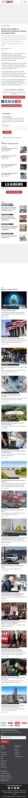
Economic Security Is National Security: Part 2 (8, 156)
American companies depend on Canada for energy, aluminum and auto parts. (13, 454)
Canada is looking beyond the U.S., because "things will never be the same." (13, 625)
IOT (3, 392)
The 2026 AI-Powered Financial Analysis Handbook (9, 149)
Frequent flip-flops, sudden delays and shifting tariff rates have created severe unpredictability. (13, 341)
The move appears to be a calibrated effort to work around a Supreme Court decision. (13, 513)
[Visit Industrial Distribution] (3, 725)
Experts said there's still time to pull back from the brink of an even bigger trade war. (13, 371)
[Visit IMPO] (24, 723)
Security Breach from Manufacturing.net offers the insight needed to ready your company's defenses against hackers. (13, 314)
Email (2, 735)
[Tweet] (12, 101)
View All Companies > (14, 192)
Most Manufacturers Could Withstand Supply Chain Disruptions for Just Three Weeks (12, 594)
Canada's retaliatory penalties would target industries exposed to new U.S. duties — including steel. (13, 653)
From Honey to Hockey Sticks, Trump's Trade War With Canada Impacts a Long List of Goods (14, 538)
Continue (7, 132)
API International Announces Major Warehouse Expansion (13, 481)
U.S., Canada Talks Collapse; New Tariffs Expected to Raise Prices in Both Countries (12, 650)
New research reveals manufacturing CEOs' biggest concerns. (13, 597)
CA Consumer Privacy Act (20, 792)
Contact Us (9, 790)
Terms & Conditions (8, 792)
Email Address (6, 125)
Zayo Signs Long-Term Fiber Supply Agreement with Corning (13, 678)
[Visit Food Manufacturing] (10, 723)
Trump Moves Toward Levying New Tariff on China (12, 510)
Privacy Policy (23, 790)
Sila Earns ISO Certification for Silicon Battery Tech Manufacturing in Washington (13, 706)
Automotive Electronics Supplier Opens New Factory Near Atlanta (12, 423)
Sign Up (4, 741)
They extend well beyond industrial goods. (11, 569)
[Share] (6, 101)
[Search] (22, 2)
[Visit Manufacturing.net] (10, 725)
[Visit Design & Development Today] (3, 723)
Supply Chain (5, 25)
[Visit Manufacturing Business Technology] (17, 725)
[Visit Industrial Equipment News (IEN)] (17, 723)
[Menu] (25, 2)
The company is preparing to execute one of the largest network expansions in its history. (12, 681)
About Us (4, 790)
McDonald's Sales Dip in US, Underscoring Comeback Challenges (9, 228)
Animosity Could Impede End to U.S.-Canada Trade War (9, 165)
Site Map (15, 794)
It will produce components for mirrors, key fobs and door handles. (13, 427)
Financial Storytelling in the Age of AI (9, 236)
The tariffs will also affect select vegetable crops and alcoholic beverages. (14, 541)
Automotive (5, 420)
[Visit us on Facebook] (9, 788)
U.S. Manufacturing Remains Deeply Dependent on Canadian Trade (13, 451)
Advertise (16, 790)
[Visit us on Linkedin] (18, 788)
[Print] (2, 101)
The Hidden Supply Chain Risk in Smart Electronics (9, 174)
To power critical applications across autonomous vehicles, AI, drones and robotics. (13, 709)
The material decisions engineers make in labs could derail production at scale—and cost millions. (13, 399)
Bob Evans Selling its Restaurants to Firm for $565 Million (8, 218)
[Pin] (16, 101)
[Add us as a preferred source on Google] (19, 101)
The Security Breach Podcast (8, 310)
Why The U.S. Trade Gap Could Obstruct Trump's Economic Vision (8, 209)
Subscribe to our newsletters (14, 97)
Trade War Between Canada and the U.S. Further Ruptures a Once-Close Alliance (13, 622)
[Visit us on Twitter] (12, 788)
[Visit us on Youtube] (15, 788)
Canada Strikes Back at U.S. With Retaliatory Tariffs (12, 566)
